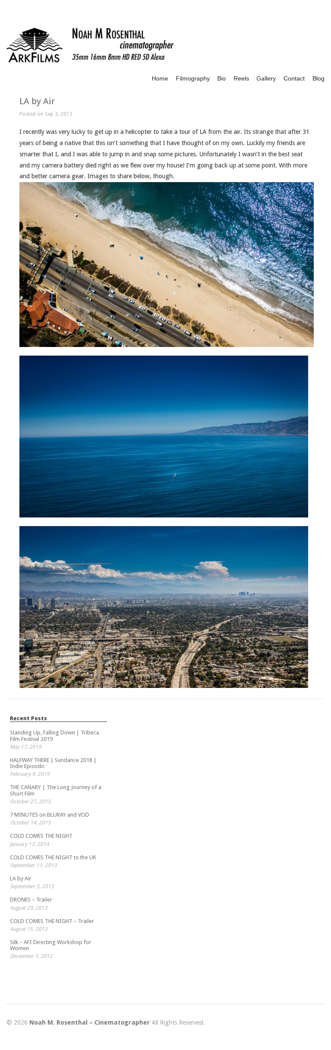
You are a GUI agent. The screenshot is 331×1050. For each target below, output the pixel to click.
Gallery (266, 78)
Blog (318, 78)
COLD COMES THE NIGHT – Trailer (52, 921)
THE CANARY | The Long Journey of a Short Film (55, 790)
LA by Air (37, 101)
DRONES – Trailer (31, 899)
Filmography (193, 78)
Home (160, 78)
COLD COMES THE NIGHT (41, 836)
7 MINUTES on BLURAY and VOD (49, 815)
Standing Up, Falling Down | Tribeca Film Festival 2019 (54, 735)
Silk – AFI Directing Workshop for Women (50, 945)
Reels (241, 78)
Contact (294, 78)
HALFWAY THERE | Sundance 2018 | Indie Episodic (53, 763)
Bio (221, 78)
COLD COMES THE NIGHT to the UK (53, 857)
